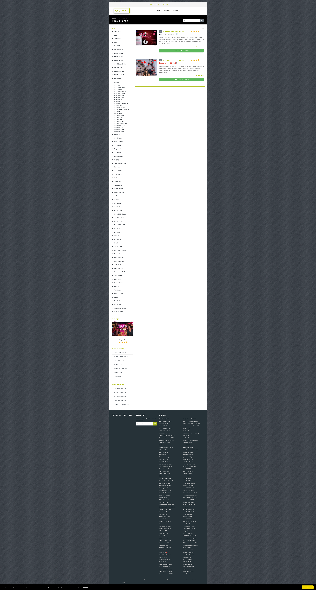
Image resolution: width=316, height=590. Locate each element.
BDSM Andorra (118, 49)
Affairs (115, 35)
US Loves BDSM (163, 531)
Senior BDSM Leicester (189, 511)
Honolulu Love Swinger (165, 521)
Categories (122, 18)
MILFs (115, 196)
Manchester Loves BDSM (189, 521)
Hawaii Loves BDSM (164, 516)
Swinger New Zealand (120, 272)
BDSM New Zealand (119, 75)
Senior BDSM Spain (119, 214)
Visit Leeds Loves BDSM (181, 79)
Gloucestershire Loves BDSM (167, 437)
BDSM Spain (117, 78)
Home (158, 10)
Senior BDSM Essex (164, 461)
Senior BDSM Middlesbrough (190, 545)
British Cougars (118, 141)
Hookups (116, 178)
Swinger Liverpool (187, 559)
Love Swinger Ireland (120, 388)
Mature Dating (117, 185)
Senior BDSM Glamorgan (189, 468)
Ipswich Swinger (163, 557)
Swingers (116, 286)
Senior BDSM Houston (165, 550)
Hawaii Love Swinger (164, 511)
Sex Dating (116, 235)
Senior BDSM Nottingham (189, 538)
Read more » (200, 47)
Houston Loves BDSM (165, 547)
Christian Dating (118, 145)
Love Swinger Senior (119, 308)
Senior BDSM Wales (188, 473)
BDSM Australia (118, 53)
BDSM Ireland (117, 67)
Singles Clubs (117, 246)
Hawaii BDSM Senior (164, 519)
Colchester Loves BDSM (165, 464)
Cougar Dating (117, 149)
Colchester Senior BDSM (165, 466)
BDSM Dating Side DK (188, 564)
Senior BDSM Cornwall (165, 485)
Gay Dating (116, 167)
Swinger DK (117, 264)
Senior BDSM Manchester (189, 523)
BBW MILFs (117, 46)
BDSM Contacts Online (121, 356)
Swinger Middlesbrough (189, 540)
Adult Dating (117, 31)
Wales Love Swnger (164, 430)
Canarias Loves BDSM (188, 478)
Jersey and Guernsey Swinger (190, 421)
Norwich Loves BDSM (188, 550)
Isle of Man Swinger (164, 566)
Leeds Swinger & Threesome (190, 449)
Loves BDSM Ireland (120, 400)
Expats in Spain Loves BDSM (166, 504)
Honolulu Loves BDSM (165, 526)
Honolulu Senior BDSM (165, 528)
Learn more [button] (85, 587)
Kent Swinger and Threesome (190, 440)
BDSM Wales (117, 138)
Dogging (116, 159)
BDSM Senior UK (163, 452)
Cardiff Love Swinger (164, 433)
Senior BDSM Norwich (188, 552)
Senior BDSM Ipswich (164, 562)
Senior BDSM (117, 210)
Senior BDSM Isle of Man (165, 571)
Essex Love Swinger (164, 457)
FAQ (123, 583)
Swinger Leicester (187, 507)
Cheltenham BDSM (164, 445)
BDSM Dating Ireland (120, 392)
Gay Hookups (117, 170)
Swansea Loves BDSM (189, 516)
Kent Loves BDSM (187, 442)
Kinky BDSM (186, 435)
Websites (166, 10)
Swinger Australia (118, 257)
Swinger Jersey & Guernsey (190, 418)
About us (146, 580)
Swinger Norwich (187, 547)
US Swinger (162, 535)
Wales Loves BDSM (188, 471)
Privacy (169, 580)
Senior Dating (117, 304)
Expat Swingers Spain (120, 163)
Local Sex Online (119, 360)
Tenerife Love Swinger (188, 490)
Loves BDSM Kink (164, 426)
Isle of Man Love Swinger (165, 564)
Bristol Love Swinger (164, 476)
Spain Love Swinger (188, 457)
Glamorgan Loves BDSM (189, 466)
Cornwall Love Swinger (165, 478)
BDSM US (116, 134)
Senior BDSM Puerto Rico (121, 404)
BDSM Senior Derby (164, 500)
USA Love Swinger (164, 538)
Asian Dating (117, 38)
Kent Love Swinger (187, 437)
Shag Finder (117, 239)
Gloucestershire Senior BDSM (167, 440)
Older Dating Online (120, 352)
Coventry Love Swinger (165, 488)
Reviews (175, 10)
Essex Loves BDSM (164, 459)
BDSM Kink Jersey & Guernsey (191, 433)
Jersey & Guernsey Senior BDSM (191, 426)
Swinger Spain (117, 275)
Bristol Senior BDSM (164, 473)
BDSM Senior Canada (188, 562)
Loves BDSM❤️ (163, 552)
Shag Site (116, 243)
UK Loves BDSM (163, 449)
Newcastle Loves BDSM (189, 528)
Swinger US (117, 279)
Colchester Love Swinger (165, 468)
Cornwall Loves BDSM (165, 483)
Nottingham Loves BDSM (189, 535)
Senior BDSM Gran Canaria (190, 495)
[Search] (202, 20)
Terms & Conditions (192, 580)
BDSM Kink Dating (119, 71)
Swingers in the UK (153, 4)
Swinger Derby (163, 497)
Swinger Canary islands (189, 483)
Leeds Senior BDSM (188, 454)
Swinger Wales (118, 283)
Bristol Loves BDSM (164, 471)
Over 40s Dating (118, 301)
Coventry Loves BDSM (165, 490)
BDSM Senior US (163, 533)
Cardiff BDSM (186, 476)
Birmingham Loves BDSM (166, 573)
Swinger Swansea (187, 514)
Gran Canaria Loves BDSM (190, 492)
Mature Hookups (118, 188)
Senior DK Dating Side (165, 540)
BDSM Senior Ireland (120, 396)
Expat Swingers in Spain (165, 428)
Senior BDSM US (118, 221)
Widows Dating (118, 293)
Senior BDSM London (188, 502)
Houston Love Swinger (165, 542)
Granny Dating (117, 174)
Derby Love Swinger (164, 495)
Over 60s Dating (118, 207)
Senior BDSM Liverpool (189, 554)
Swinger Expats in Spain (165, 509)
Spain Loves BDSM (188, 459)
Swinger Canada (118, 261)
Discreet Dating (118, 156)
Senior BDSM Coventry (165, 492)
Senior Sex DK (118, 232)
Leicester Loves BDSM (189, 509)
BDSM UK (116, 82)
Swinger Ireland (118, 268)
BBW (115, 42)
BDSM (115, 297)
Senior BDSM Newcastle (189, 526)
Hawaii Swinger (163, 514)
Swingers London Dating (189, 504)
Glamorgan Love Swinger (189, 464)
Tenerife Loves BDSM (188, 485)
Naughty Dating (118, 199)
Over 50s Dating (118, 203)
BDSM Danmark (118, 60)
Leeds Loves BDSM (188, 452)
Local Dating (117, 181)
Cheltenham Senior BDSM (166, 447)
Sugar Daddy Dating (119, 250)
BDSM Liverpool (187, 557)
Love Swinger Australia (189, 566)
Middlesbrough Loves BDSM (190, 542)
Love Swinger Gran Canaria (190, 497)
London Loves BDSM (188, 500)
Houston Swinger (163, 545)
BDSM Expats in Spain (120, 64)
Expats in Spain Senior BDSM (167, 507)
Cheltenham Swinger (164, 442)
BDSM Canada (118, 56)
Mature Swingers (118, 192)
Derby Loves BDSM (164, 502)
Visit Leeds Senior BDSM (181, 51)
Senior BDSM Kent (187, 445)
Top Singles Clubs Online (122, 11)
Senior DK (116, 228)
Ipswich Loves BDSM (164, 559)
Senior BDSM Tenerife (188, 488)
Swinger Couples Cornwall (166, 480)
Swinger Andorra (118, 254)
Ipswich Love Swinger (165, 554)
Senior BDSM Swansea (189, 519)
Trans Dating (117, 290)
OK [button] (308, 587)
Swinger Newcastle (188, 531)
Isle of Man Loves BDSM (165, 569)
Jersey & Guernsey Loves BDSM (191, 423)
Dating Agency (117, 152)
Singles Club (164, 4)
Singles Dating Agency (120, 368)
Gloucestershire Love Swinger (167, 435)
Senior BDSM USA (119, 225)
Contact (123, 580)
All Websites (117, 376)
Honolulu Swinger (163, 523)
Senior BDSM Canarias (189, 480)
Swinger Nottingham (188, 533)
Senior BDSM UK (118, 217)
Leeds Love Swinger (188, 447)
